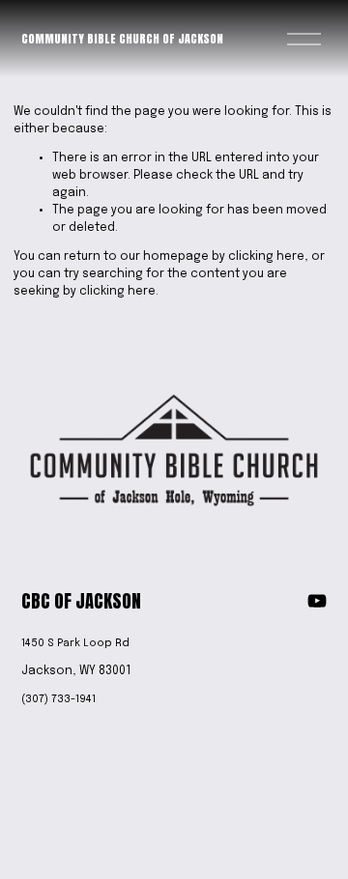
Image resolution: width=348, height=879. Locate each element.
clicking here (266, 257)
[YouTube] (317, 600)
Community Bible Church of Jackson (122, 38)
